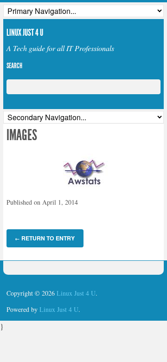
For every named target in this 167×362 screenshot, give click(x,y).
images (21, 135)
